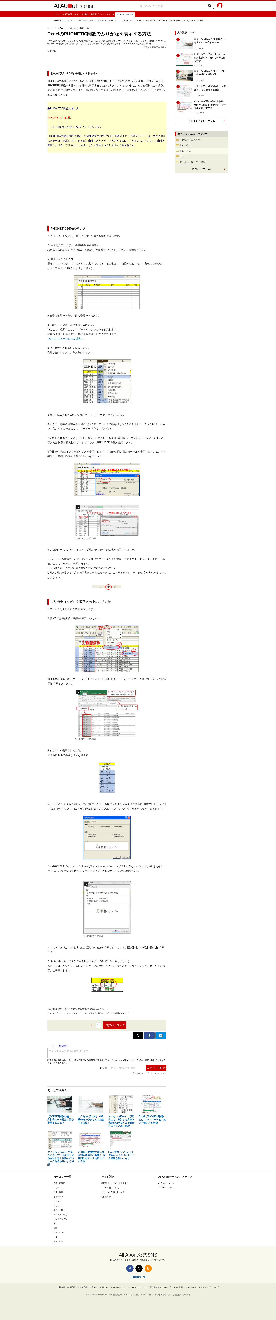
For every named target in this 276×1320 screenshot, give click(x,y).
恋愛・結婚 (58, 1210)
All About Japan (165, 1188)
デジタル (87, 6)
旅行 (55, 1223)
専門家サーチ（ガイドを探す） (114, 1183)
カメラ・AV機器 (81, 14)
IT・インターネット (125, 14)
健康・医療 (58, 1192)
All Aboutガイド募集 (110, 1188)
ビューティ (58, 1197)
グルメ (56, 1237)
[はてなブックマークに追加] (160, 1035)
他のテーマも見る (201, 168)
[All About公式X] (139, 1268)
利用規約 (104, 1287)
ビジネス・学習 (60, 1215)
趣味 (55, 1228)
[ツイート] (138, 1035)
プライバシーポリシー (119, 1287)
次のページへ (114, 1025)
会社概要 (61, 1287)
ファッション (59, 1232)
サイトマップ (205, 1287)
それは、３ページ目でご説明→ (65, 338)
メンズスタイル (60, 1219)
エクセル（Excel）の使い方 (130, 20)
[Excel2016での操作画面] (107, 520)
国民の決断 (106, 1197)
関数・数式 (150, 20)
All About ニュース (166, 1183)
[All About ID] (219, 6)
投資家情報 (82, 1287)
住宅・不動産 (59, 1183)
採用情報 (71, 1287)
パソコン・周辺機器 (63, 14)
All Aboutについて (139, 1287)
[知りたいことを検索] (209, 6)
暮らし (56, 1206)
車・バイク (58, 1241)
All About (57, 20)
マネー (56, 1188)
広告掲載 (93, 1287)
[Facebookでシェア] (149, 1035)
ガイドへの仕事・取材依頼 (112, 1192)
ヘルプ (216, 1287)
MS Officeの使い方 (106, 20)
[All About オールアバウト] (65, 6)
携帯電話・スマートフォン (102, 14)
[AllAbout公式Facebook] (130, 1268)
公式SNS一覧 (138, 1277)
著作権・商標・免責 (158, 1287)
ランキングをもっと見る (201, 120)
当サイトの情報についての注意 (183, 1287)
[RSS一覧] (148, 1268)
